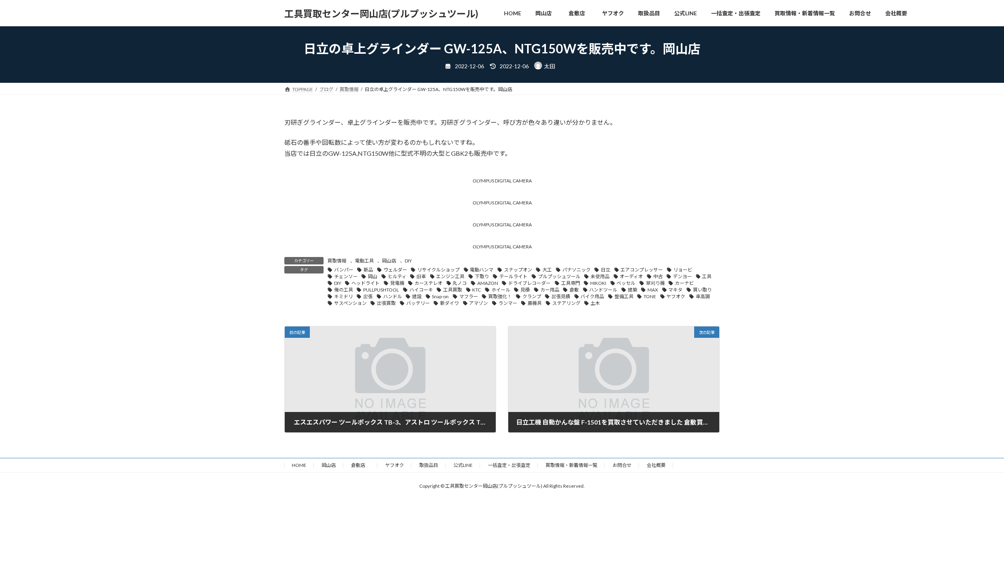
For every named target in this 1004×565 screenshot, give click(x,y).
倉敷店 (360, 465)
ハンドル (392, 296)
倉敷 (574, 290)
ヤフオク (675, 296)
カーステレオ (428, 283)
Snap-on (440, 296)
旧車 (421, 276)
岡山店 (389, 261)
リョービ (682, 270)
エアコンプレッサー (641, 270)
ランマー (507, 303)
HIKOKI (598, 283)
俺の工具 (343, 290)
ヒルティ (397, 276)
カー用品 (549, 290)
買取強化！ (500, 296)
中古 (658, 276)
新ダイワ (449, 303)
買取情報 (336, 261)
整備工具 (624, 296)
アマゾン (478, 303)
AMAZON (487, 283)
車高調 (703, 296)
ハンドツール (603, 290)
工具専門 (570, 283)
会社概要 (656, 465)
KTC (476, 290)
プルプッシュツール (559, 276)
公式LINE (463, 465)
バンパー (343, 270)
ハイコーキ (421, 290)
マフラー (468, 296)
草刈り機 (655, 283)
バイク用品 (592, 296)
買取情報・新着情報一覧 (571, 465)
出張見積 (560, 296)
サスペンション (350, 303)
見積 (525, 290)
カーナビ (684, 283)
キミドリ (343, 296)
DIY (408, 261)
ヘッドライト (365, 283)
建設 (417, 296)
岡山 (372, 276)
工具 (706, 276)
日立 (605, 270)
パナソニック (576, 270)
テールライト (513, 276)
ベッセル (626, 283)
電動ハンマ (481, 270)
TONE (650, 296)
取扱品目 (428, 465)
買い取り (702, 290)
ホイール (500, 290)
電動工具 (364, 261)
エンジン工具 (450, 276)
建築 (632, 290)
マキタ (675, 290)
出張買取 (386, 303)
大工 (547, 270)
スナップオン (518, 270)
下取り (482, 276)
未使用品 (600, 276)
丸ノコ (460, 283)
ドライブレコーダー (529, 283)
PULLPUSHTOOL (381, 290)
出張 (368, 296)
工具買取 (452, 290)
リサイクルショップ (438, 270)
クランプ (531, 296)
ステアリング (566, 303)
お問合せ (622, 465)
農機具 (534, 303)
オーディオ (631, 276)
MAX (653, 290)
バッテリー (418, 303)
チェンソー (346, 276)
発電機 (397, 283)
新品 (368, 270)
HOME (299, 465)
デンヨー (682, 276)
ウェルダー (395, 270)
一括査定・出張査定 (509, 465)
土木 (595, 303)
